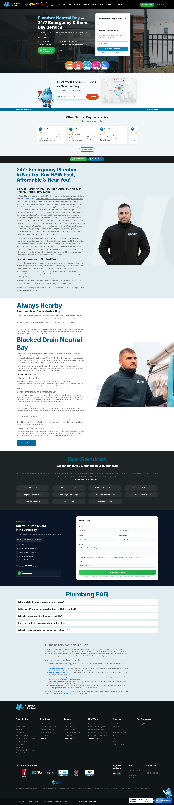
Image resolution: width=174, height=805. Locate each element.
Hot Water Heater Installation (97, 733)
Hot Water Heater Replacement (98, 736)
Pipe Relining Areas (22, 741)
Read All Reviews (87, 149)
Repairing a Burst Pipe (32, 495)
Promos (115, 736)
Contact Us (118, 4)
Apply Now (19, 756)
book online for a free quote (67, 694)
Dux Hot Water (93, 724)
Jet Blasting (44, 736)
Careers (108, 4)
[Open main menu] (171, 4)
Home (18, 724)
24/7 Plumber (69, 501)
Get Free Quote (97, 159)
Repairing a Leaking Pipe (69, 495)
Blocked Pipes (68, 727)
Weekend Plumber (105, 501)
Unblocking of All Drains (141, 488)
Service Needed (123, 536)
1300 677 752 (148, 5)
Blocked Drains (69, 724)
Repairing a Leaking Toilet (105, 495)
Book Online (161, 5)
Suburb (81, 536)
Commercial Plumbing (47, 730)
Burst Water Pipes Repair (48, 727)
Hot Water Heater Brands (96, 730)
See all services (45, 739)
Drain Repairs (68, 736)
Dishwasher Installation (47, 733)
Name (81, 527)
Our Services (20, 733)
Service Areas (97, 4)
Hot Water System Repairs (141, 495)
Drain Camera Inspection (72, 733)
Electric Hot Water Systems (97, 727)
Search (93, 97)
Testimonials (20, 744)
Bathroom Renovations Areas (25, 739)
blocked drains (63, 332)
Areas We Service (22, 736)
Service (86, 4)
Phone (81, 561)
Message (81, 545)
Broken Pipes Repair (46, 724)
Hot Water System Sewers (105, 488)
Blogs (114, 739)
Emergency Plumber (32, 501)
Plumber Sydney (65, 4)
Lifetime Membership (119, 733)
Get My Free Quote (113, 49)
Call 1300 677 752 (79, 159)
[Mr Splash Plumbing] (12, 5)
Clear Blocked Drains (32, 488)
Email (120, 527)
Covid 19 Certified (118, 744)
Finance (115, 741)
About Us (77, 4)
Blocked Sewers (69, 730)
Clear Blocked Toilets (69, 488)
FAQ (114, 730)
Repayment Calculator (23, 753)
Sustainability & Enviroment (25, 750)
